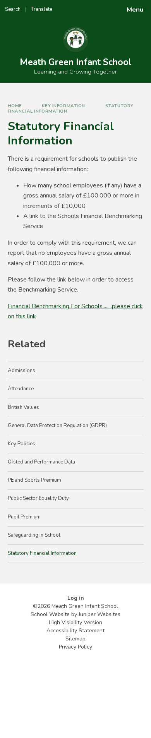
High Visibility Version (75, 622)
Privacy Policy (75, 646)
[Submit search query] (94, 7)
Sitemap (75, 638)
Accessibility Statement (75, 630)
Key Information (63, 106)
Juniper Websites (99, 614)
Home (15, 106)
